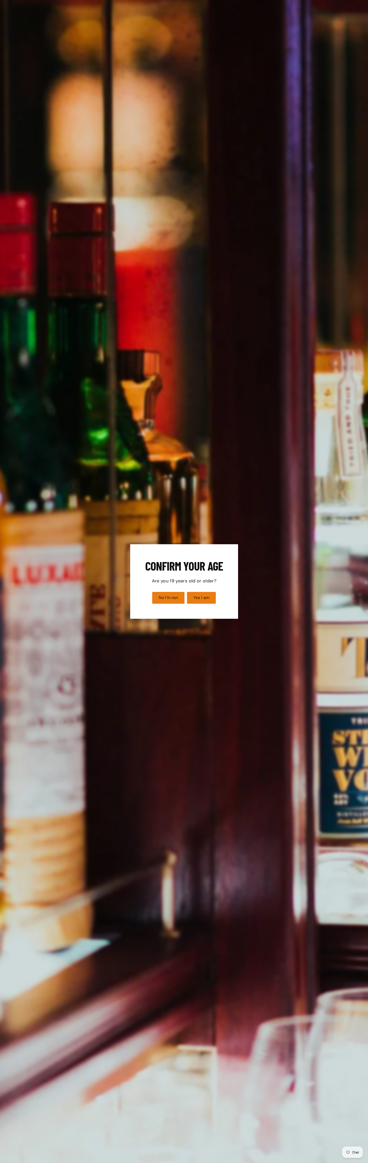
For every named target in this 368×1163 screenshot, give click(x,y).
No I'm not (168, 597)
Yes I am (201, 597)
